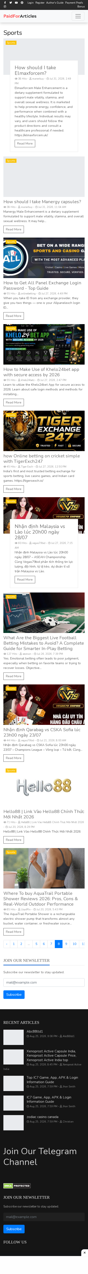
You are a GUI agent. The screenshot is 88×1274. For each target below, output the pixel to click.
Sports (11, 43)
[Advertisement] (44, 1265)
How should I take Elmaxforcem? (35, 70)
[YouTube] (16, 2)
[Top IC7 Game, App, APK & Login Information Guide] (13, 1083)
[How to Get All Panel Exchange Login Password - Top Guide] (44, 258)
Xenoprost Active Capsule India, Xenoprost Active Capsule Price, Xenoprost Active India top (51, 1055)
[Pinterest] (21, 2)
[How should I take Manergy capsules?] (44, 176)
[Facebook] (5, 2)
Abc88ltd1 (35, 1031)
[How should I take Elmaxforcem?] (44, 56)
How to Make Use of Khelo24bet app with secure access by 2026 (41, 372)
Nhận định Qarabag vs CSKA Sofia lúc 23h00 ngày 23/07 (41, 732)
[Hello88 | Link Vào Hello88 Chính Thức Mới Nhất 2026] (44, 786)
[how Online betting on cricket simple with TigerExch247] (44, 431)
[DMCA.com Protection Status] (17, 1186)
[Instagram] (5, 6)
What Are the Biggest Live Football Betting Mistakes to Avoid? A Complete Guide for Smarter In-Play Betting (43, 643)
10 (74, 944)
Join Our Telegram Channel (40, 1156)
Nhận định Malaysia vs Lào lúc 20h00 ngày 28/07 (40, 532)
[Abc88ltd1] (13, 1037)
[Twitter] (10, 2)
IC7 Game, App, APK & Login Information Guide (49, 1099)
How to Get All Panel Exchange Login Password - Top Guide (42, 285)
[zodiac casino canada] (13, 1122)
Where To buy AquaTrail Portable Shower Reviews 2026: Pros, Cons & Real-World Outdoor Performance (40, 898)
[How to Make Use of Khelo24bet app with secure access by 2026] (44, 344)
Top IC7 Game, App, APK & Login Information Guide (52, 1079)
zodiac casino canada (42, 1117)
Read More (25, 143)
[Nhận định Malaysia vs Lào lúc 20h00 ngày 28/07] (44, 515)
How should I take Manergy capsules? (42, 202)
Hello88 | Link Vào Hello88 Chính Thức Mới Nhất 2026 (43, 814)
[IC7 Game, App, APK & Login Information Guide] (13, 1103)
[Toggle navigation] (78, 16)
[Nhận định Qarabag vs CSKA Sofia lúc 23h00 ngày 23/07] (44, 704)
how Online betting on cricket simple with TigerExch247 (41, 458)
